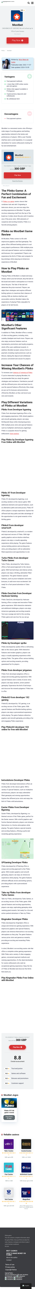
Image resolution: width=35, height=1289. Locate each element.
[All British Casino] (26, 1172)
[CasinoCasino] (26, 1148)
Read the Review (17, 181)
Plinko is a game (8, 201)
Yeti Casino (9, 1199)
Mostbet (19, 155)
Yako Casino (8, 1151)
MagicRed (26, 1199)
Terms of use (9, 1265)
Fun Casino (9, 1174)
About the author (11, 1257)
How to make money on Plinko (16, 1254)
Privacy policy (10, 1267)
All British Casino (26, 1174)
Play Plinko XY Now (9, 1117)
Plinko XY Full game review (9, 1111)
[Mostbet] (7, 163)
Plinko (3, 50)
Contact (8, 1260)
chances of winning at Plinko (22, 373)
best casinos (14, 434)
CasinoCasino (26, 1151)
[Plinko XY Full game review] (9, 1107)
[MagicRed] (26, 1197)
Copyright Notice (11, 1270)
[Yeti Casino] (9, 1197)
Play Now (16, 40)
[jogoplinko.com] (7, 2)
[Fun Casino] (9, 1172)
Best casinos (11, 1251)
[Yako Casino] (9, 1148)
